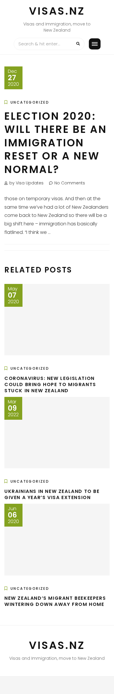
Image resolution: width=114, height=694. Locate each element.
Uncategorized (30, 102)
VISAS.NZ (57, 11)
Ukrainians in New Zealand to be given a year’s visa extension (52, 494)
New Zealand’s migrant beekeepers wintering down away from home (55, 601)
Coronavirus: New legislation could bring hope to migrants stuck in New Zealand (50, 384)
